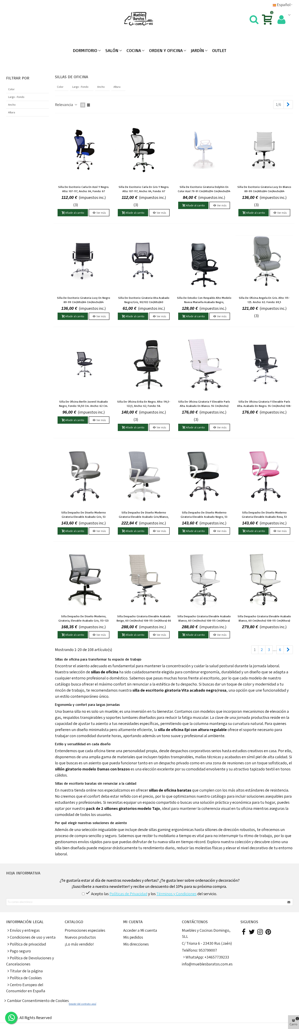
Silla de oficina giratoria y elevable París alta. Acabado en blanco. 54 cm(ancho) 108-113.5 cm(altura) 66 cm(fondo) (204, 406)
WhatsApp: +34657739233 (207, 957)
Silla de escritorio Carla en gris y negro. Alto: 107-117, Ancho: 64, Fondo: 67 (144, 189)
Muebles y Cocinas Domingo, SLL (206, 933)
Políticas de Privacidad (128, 893)
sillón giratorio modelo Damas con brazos (92, 769)
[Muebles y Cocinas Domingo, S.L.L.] (149, 19)
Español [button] (283, 4)
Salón (111, 50)
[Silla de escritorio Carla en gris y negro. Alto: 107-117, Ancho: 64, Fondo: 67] (143, 150)
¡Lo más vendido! (79, 944)
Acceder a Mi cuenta (140, 930)
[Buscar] (254, 19)
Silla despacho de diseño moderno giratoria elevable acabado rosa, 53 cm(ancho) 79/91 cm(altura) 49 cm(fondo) (264, 517)
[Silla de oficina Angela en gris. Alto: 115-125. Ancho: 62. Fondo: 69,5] (264, 261)
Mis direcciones (136, 944)
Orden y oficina (166, 50)
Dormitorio (85, 50)
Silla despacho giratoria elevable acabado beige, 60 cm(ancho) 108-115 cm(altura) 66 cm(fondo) (144, 620)
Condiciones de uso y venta (33, 937)
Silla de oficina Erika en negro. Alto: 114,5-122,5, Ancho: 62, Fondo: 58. (143, 403)
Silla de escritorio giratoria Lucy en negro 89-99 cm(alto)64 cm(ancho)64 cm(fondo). (83, 302)
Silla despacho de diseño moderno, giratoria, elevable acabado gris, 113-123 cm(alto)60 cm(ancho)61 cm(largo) (83, 620)
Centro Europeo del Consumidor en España (25, 987)
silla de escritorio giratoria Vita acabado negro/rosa (179, 690)
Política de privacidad (28, 944)
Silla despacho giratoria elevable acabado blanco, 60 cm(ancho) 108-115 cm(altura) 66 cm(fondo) (204, 620)
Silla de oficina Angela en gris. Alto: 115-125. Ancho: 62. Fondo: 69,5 (264, 300)
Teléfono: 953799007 (199, 950)
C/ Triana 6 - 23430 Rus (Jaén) (207, 943)
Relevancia (64, 104)
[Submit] (289, 902)
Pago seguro (20, 951)
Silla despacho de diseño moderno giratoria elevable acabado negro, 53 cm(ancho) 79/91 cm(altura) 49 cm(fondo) (204, 517)
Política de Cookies (26, 977)
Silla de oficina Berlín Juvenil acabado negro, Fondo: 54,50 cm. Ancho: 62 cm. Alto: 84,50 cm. (83, 406)
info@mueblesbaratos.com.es (207, 964)
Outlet (219, 50)
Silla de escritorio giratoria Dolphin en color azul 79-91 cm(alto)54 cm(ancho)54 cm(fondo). (204, 191)
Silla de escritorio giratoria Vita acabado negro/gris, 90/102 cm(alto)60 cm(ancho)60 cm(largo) (143, 302)
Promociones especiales (85, 930)
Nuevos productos (80, 937)
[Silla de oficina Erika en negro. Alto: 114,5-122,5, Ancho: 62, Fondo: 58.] (143, 364)
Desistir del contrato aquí (82, 1004)
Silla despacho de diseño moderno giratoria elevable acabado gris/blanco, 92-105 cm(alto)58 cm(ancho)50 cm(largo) (144, 517)
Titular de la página (26, 971)
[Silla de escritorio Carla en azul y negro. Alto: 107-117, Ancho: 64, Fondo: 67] (83, 150)
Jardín (197, 50)
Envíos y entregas (25, 930)
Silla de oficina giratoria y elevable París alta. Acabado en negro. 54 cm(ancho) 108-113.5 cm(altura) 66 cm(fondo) (264, 406)
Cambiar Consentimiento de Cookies (38, 1000)
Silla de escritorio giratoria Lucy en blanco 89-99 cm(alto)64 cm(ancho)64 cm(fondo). (264, 191)
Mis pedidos (133, 937)
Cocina (134, 50)
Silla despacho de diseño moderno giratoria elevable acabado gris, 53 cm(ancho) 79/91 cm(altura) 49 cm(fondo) (84, 517)
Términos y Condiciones (176, 893)
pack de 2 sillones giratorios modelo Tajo (123, 808)
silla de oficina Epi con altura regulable (192, 729)
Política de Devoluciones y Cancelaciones (30, 961)
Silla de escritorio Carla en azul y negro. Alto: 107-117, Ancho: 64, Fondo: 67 (83, 189)
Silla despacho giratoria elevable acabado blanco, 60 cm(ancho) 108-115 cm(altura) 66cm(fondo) (264, 620)
